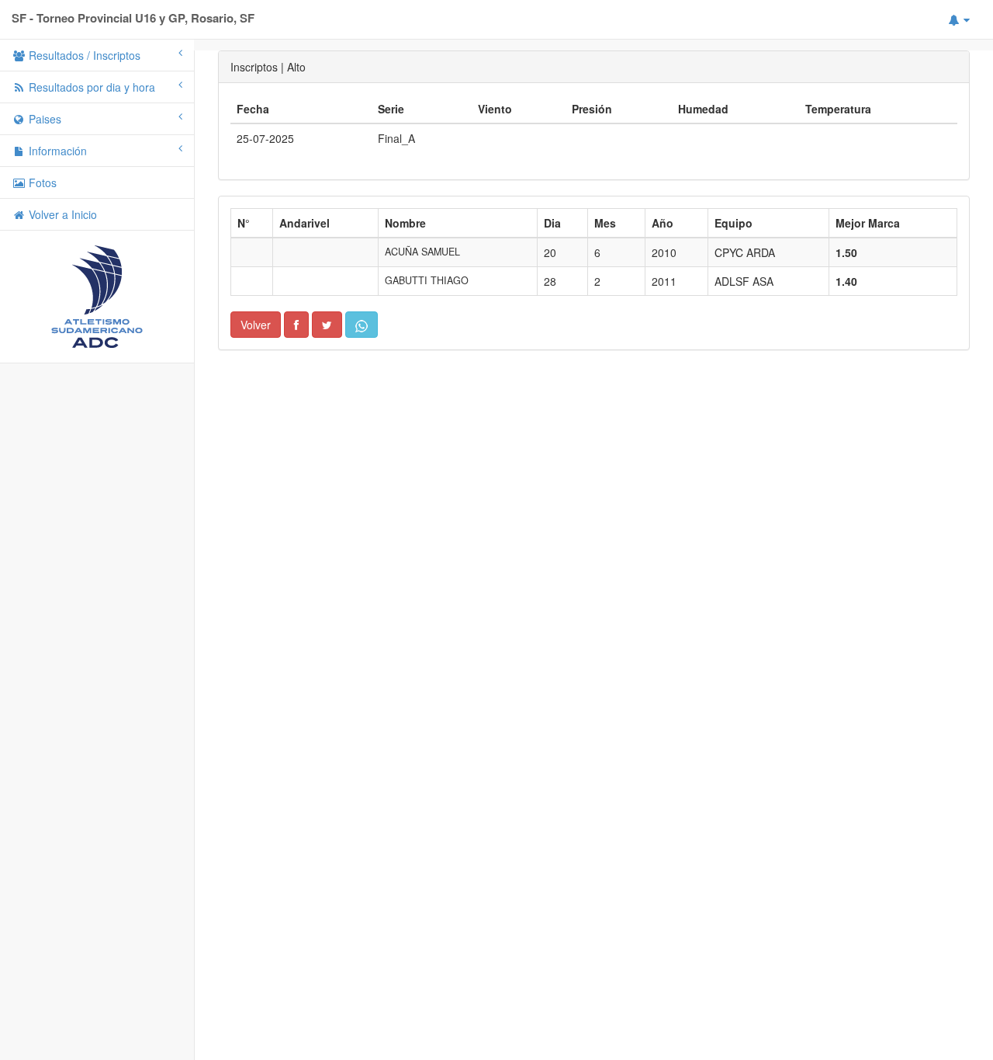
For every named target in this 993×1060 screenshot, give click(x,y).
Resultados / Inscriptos (83, 55)
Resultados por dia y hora (90, 87)
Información (56, 150)
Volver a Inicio (61, 214)
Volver (255, 324)
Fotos (41, 182)
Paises (43, 119)
